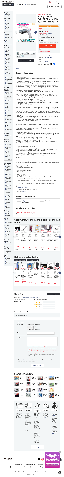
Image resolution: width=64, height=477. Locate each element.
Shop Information (26, 471)
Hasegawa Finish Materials (8, 191)
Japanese (24, 191)
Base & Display (9, 222)
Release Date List (8, 259)
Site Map (47, 471)
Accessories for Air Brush (9, 84)
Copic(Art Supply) (8, 232)
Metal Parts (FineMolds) (8, 183)
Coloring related (7, 24)
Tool (7, 20)
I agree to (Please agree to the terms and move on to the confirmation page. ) (37, 360)
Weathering (8, 229)
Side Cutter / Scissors (8, 101)
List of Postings (53, 294)
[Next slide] (35, 32)
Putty (7, 143)
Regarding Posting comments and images (31, 297)
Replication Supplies (8, 145)
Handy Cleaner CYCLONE (22, 187)
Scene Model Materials (8, 201)
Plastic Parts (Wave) (8, 170)
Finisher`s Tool (9, 37)
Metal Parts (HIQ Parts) (8, 175)
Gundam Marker (7, 49)
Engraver (8, 110)
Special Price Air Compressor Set (9, 75)
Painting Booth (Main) (9, 93)
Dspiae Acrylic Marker (9, 64)
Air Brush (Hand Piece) (9, 80)
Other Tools (8, 122)
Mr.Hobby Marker (8, 52)
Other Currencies (49, 33)
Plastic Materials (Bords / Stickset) (8, 153)
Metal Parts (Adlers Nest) (8, 178)
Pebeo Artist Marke (8, 67)
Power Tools (8, 118)
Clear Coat (8, 213)
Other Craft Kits (8, 204)
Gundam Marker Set (8, 61)
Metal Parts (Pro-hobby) (8, 180)
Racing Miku (24, 201)
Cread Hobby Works (8, 42)
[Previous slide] (16, 32)
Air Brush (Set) (9, 77)
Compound (8, 215)
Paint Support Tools (8, 116)
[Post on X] (51, 64)
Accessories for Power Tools (9, 120)
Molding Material (7, 26)
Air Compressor (9, 82)
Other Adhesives (8, 127)
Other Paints (8, 236)
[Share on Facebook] (54, 64)
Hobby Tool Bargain (8, 15)
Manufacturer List (8, 262)
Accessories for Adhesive (9, 130)
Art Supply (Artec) (8, 234)
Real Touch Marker (8, 59)
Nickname (19, 333)
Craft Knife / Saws (8, 105)
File (6, 112)
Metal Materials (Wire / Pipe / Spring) (9, 158)
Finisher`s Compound (8, 35)
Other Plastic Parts (8, 172)
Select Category (7, 4)
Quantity (41, 40)
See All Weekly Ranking (20, 260)
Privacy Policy (18, 471)
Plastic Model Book (8, 243)
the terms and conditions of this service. (32, 360)
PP (45, 59)
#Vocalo (18, 68)
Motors (7, 199)
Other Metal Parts (8, 186)
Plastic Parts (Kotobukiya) (8, 167)
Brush (7, 113)
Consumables (9, 21)
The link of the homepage (37, 471)
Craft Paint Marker (8, 29)
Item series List (8, 264)
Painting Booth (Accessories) (9, 95)
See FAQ (37, 447)
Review (18, 337)
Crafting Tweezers (8, 108)
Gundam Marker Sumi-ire (8, 55)
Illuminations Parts (8, 197)
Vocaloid (46, 61)
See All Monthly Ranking (33, 260)
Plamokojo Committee (49, 57)
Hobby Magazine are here (8, 251)
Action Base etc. (8, 220)
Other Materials (8, 207)
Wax (7, 150)
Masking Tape (9, 135)
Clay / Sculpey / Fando (9, 148)
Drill (7, 103)
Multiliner (8, 69)
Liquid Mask (8, 136)
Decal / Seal (8, 188)
